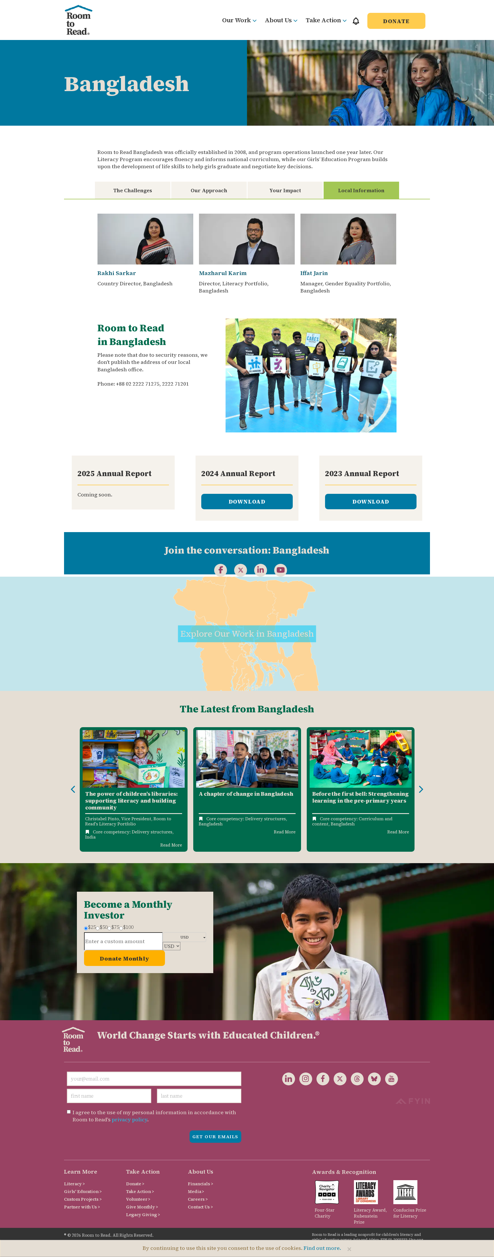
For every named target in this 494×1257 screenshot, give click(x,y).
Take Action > (140, 1191)
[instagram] (303, 1078)
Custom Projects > (83, 1199)
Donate (396, 21)
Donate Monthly (124, 959)
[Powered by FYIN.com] (412, 1100)
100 (128, 927)
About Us (278, 20)
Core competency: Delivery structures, (133, 832)
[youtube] (389, 1078)
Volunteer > (138, 1199)
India (90, 837)
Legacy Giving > (143, 1215)
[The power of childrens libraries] (134, 759)
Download (247, 501)
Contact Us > (200, 1207)
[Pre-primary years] (361, 759)
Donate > (135, 1184)
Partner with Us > (82, 1207)
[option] (133, 789)
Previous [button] (73, 789)
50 (103, 927)
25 (92, 927)
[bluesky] (372, 1078)
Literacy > (74, 1184)
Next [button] (421, 789)
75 (115, 927)
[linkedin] (288, 1078)
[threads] (355, 1078)
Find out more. (322, 1248)
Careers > (198, 1199)
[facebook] (217, 570)
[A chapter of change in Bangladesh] (247, 759)
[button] (356, 23)
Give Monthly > (142, 1207)
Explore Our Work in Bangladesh (247, 633)
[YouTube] (277, 570)
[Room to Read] (83, 20)
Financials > (200, 1184)
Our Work (236, 20)
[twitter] (337, 1078)
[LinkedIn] (257, 570)
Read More (171, 845)
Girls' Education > (82, 1191)
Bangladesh (211, 824)
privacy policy (129, 1119)
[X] (237, 570)
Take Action (323, 20)
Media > (196, 1191)
